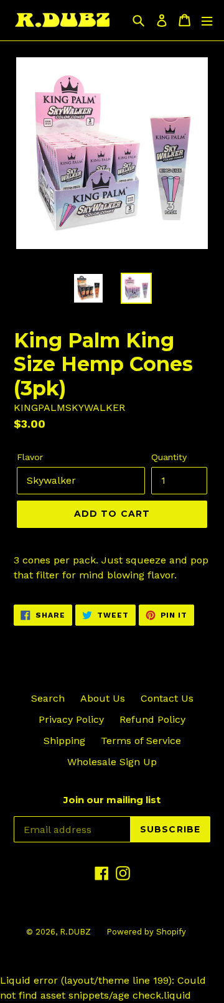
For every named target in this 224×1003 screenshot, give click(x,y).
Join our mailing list (112, 800)
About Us (102, 698)
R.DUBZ (75, 931)
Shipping (64, 740)
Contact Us (167, 698)
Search (48, 698)
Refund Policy (152, 719)
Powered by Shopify (146, 931)
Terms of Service (141, 740)
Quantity (169, 457)
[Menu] (207, 20)
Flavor (30, 457)
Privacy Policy (71, 719)
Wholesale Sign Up (112, 762)
